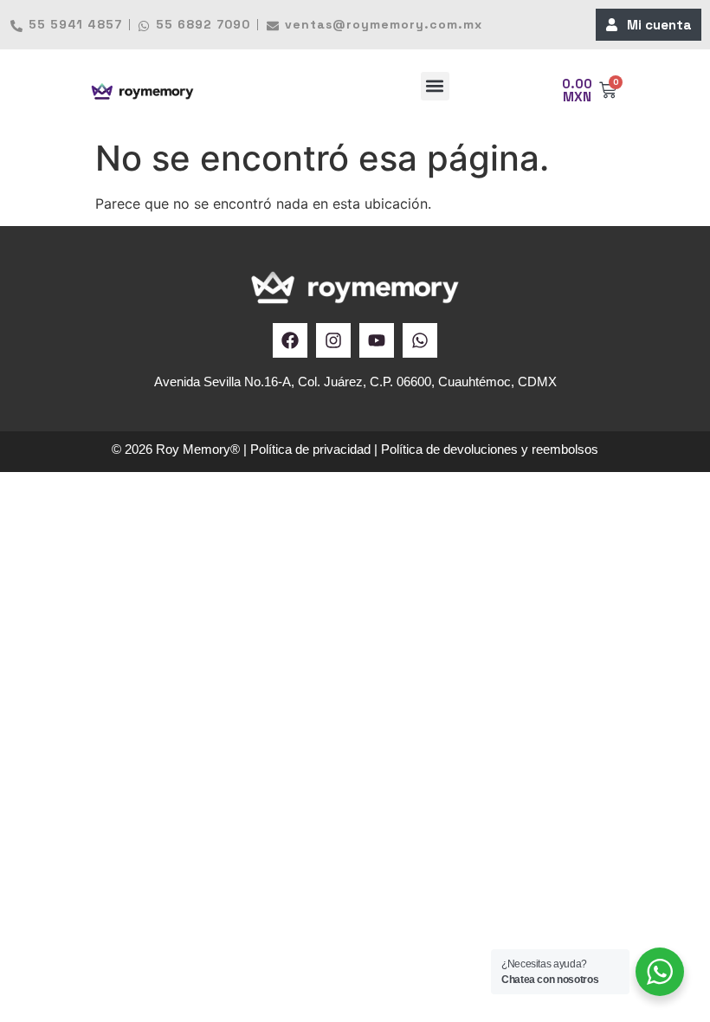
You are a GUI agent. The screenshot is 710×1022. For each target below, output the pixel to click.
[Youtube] (376, 340)
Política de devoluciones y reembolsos (489, 449)
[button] (435, 86)
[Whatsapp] (420, 340)
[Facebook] (290, 340)
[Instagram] (333, 340)
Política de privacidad (310, 449)
